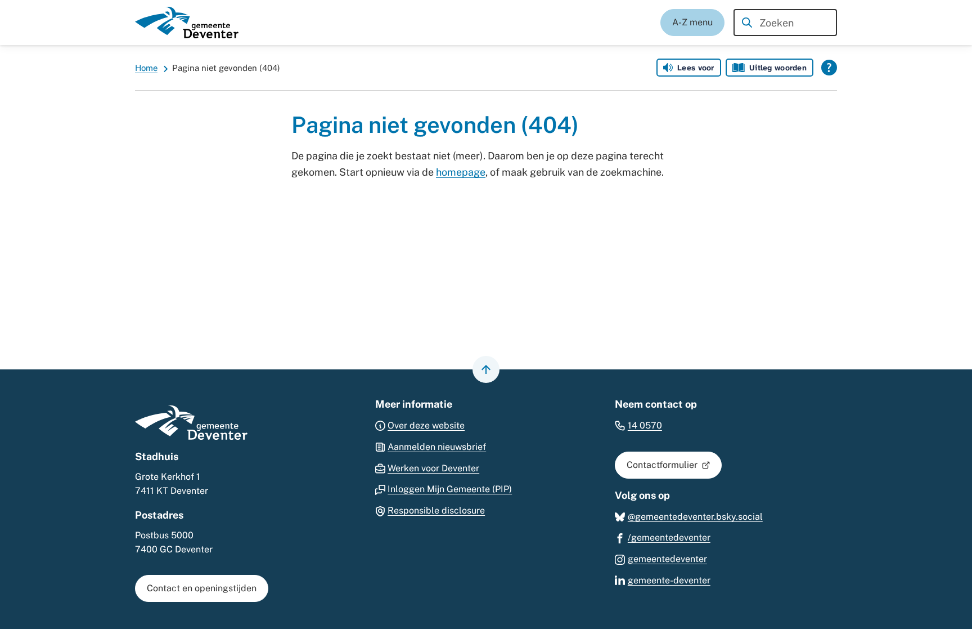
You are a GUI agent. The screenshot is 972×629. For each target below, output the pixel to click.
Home (146, 68)
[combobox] (785, 22)
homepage (460, 172)
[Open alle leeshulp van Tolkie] (829, 67)
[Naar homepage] (186, 22)
